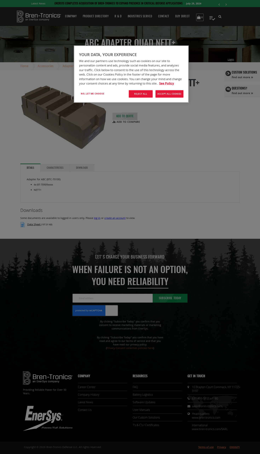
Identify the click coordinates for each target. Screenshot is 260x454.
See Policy (166, 83)
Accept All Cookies (169, 93)
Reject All (140, 93)
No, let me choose (92, 93)
